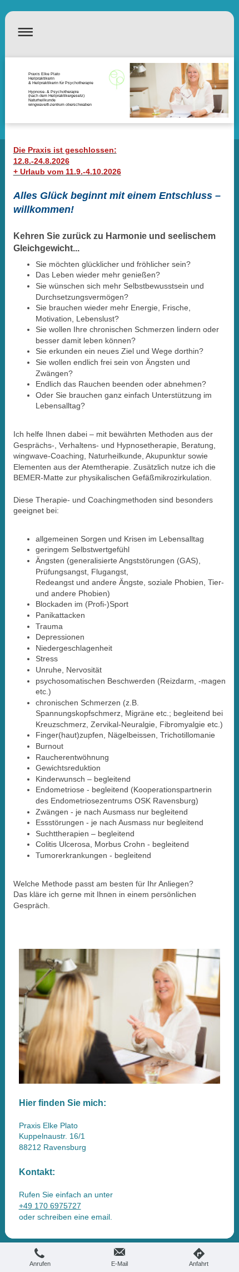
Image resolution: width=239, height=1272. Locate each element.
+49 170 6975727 (50, 1205)
